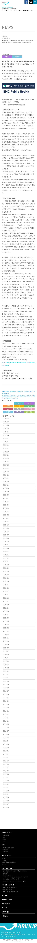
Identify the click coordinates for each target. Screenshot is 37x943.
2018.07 (6, 731)
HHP (4, 864)
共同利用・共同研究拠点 (10, 887)
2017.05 (6, 774)
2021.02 (6, 628)
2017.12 (6, 754)
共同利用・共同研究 (8, 885)
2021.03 (6, 624)
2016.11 (6, 794)
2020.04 (6, 661)
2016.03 (6, 807)
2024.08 (6, 495)
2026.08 (6, 418)
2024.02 (6, 515)
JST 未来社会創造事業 (9, 862)
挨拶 (4, 837)
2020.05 (6, 658)
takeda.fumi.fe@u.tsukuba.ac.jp (20, 378)
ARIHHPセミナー (8, 875)
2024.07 (6, 498)
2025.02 (6, 475)
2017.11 (6, 757)
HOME (4, 36)
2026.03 (6, 435)
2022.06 (6, 578)
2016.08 (6, 801)
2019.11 (6, 678)
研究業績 (5, 851)
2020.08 (6, 648)
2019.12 (6, 674)
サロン (8, 403)
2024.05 (6, 505)
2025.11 (6, 448)
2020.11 (6, 638)
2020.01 (6, 671)
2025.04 (6, 468)
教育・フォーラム (7, 868)
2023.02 (6, 551)
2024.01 (6, 518)
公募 (8, 409)
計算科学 (29, 412)
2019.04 (6, 701)
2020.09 (6, 644)
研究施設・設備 (7, 889)
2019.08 (6, 688)
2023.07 (6, 535)
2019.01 (6, 711)
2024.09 (6, 492)
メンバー (4, 895)
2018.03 (6, 744)
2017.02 (6, 784)
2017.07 (6, 767)
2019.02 (6, 708)
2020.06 (6, 654)
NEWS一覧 (5, 38)
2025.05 (6, 465)
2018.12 (6, 714)
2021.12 (6, 598)
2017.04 (6, 777)
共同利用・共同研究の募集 (10, 891)
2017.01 (6, 787)
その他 (19, 409)
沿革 (4, 841)
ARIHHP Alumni (7, 899)
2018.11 (6, 718)
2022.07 (6, 575)
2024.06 (6, 502)
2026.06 (6, 425)
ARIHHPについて (7, 832)
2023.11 (6, 521)
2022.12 (6, 558)
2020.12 (6, 634)
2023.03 (6, 548)
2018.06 (6, 734)
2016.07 (6, 804)
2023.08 (6, 531)
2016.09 (6, 797)
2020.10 (6, 641)
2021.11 (6, 601)
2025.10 (6, 452)
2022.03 (6, 588)
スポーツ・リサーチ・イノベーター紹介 (14, 881)
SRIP (4, 860)
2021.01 (6, 631)
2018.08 (6, 727)
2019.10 (6, 681)
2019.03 (6, 704)
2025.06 (6, 462)
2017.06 (6, 771)
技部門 (19, 412)
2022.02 (6, 591)
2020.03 (6, 664)
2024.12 (6, 482)
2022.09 (6, 568)
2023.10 (6, 525)
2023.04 (6, 545)
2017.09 (6, 764)
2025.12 (6, 445)
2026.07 (6, 422)
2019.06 (6, 694)
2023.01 (6, 555)
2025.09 (6, 455)
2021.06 (6, 618)
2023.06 (6, 538)
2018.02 (6, 747)
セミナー (19, 406)
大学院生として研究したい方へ (11, 879)
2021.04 (6, 621)
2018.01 (6, 751)
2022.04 (6, 585)
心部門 (29, 409)
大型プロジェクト (7, 855)
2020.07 (6, 651)
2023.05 (6, 541)
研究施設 (5, 849)
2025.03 (6, 472)
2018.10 (6, 721)
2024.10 (6, 488)
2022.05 (6, 581)
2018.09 (6, 724)
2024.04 (6, 508)
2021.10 (6, 605)
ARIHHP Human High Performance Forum (15, 877)
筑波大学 (5, 916)
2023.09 (6, 528)
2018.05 (6, 737)
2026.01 (6, 442)
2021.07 (6, 614)
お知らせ (19, 403)
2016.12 (6, 791)
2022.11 (6, 561)
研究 (6, 57)
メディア (29, 406)
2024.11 (6, 485)
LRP (4, 858)
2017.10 (6, 761)
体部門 (17, 57)
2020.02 (6, 668)
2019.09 (6, 684)
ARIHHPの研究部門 (8, 847)
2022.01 (6, 595)
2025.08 (6, 458)
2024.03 (6, 511)
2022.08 (6, 571)
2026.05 (6, 428)
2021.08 (6, 611)
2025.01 (6, 478)
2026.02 (6, 438)
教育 (8, 406)
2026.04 (6, 432)
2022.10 (6, 565)
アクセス (4, 908)
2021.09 (6, 608)
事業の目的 (6, 835)
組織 (4, 839)
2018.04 (6, 741)
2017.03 (6, 781)
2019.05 (6, 698)
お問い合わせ (6, 903)
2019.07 (6, 691)
